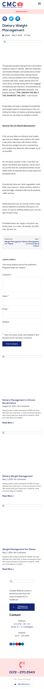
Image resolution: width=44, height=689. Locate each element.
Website (5, 322)
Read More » (8, 423)
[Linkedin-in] (22, 644)
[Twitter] (13, 644)
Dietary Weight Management (17, 476)
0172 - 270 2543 (22, 672)
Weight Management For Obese (19, 549)
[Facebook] (10, 644)
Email (5, 309)
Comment (7, 275)
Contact (15, 615)
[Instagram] (19, 644)
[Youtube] (16, 644)
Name (5, 296)
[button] (39, 3)
